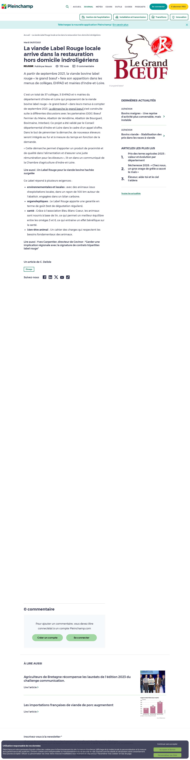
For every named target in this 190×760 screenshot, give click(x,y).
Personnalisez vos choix (167, 755)
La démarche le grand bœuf (66, 108)
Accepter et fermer (167, 750)
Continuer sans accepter (167, 744)
